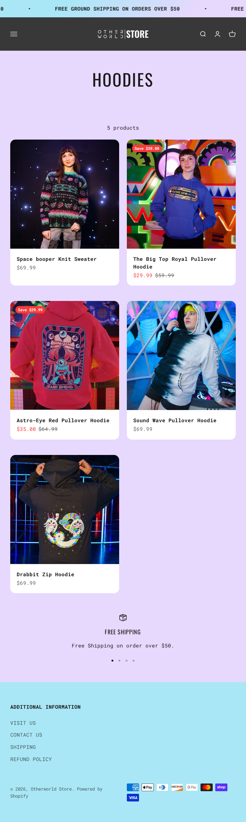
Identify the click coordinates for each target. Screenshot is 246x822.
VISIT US (23, 722)
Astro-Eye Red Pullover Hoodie (63, 420)
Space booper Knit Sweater (57, 258)
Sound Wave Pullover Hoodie (175, 420)
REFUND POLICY (31, 759)
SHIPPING (23, 746)
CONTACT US (26, 734)
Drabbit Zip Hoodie (45, 574)
